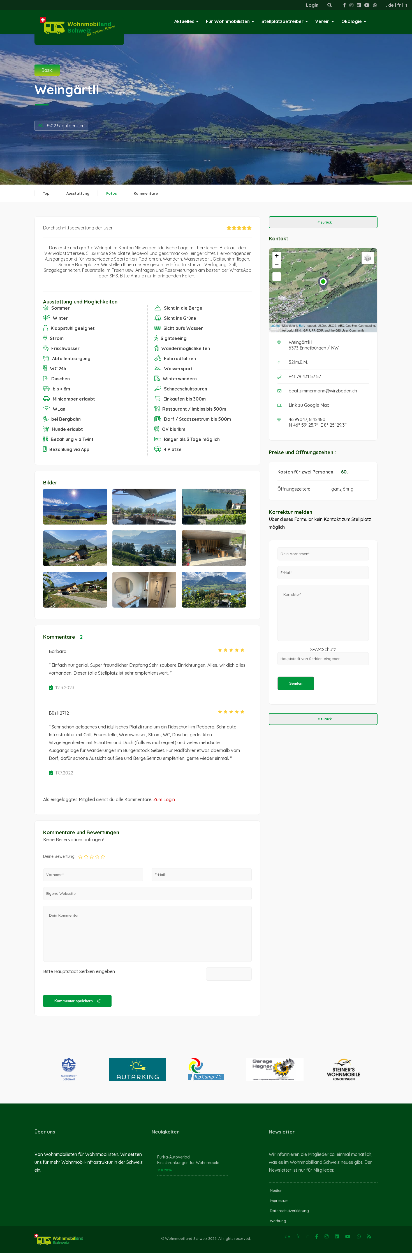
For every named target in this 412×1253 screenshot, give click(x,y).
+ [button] (277, 255)
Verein (322, 21)
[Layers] (368, 258)
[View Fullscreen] (276, 276)
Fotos (111, 193)
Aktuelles (184, 21)
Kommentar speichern (74, 1001)
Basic (47, 70)
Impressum (279, 1200)
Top (46, 193)
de (391, 5)
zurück (326, 222)
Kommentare (146, 193)
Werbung (278, 1220)
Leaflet (275, 325)
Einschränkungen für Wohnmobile (188, 1162)
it (406, 5)
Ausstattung (77, 193)
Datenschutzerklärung (289, 1210)
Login (312, 5)
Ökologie (351, 21)
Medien (276, 1190)
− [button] (277, 264)
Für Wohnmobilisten (228, 21)
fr (399, 5)
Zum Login (164, 799)
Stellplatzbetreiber (282, 21)
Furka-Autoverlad (173, 1157)
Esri (301, 325)
